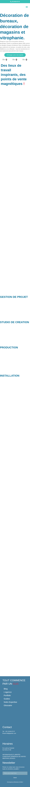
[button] (26, 7)
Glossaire (8, 705)
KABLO (21, 782)
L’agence (8, 692)
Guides (7, 699)
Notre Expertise (10, 702)
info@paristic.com (11, 733)
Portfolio (7, 695)
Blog (6, 689)
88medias (16, 782)
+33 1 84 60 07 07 (10, 731)
